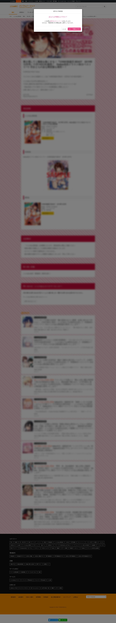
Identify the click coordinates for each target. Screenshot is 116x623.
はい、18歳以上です (74, 29)
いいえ (64, 29)
